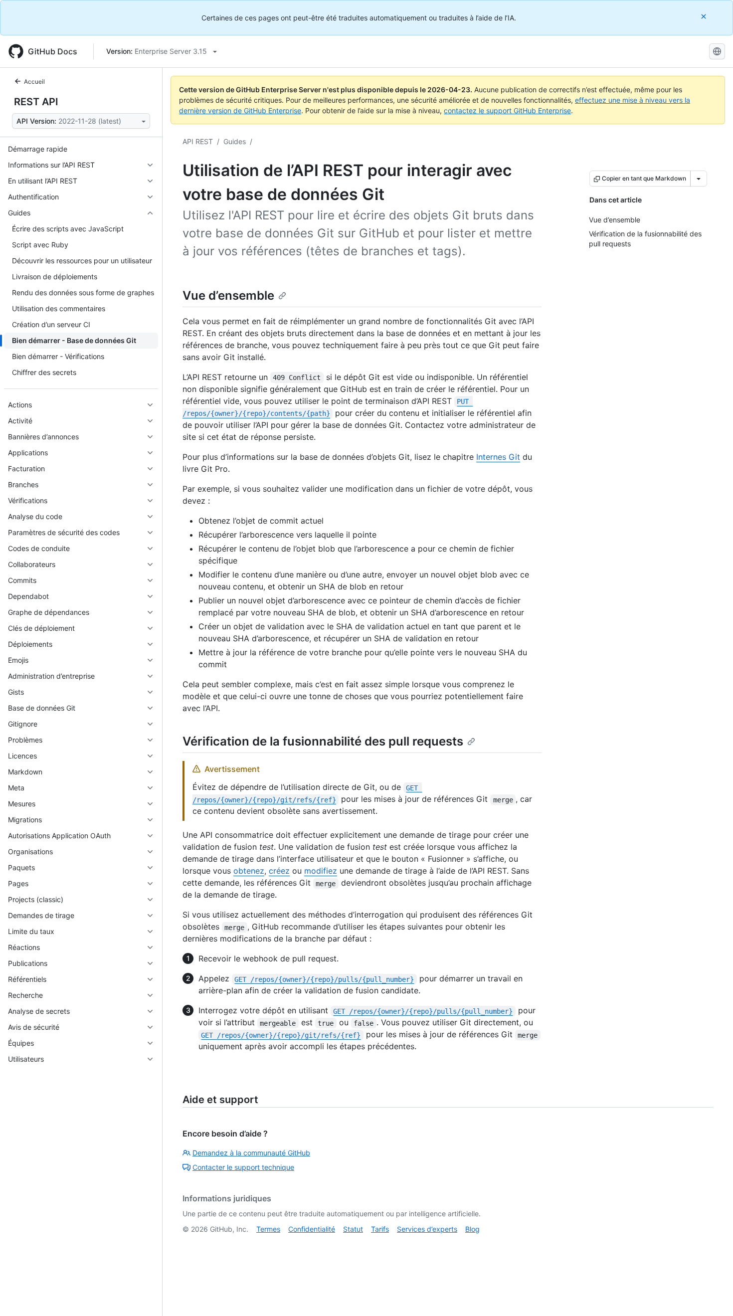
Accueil (34, 81)
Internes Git (498, 457)
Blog (472, 1229)
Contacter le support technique (243, 1167)
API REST (198, 141)
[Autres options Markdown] (698, 179)
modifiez (320, 871)
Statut (353, 1229)
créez (279, 871)
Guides (234, 141)
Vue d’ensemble (228, 295)
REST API (36, 102)
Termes (268, 1229)
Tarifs (380, 1229)
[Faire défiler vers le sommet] (711, 1294)
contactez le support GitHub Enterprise (507, 110)
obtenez (248, 871)
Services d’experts (427, 1229)
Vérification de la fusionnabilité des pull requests (323, 741)
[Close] (705, 16)
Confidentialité (311, 1229)
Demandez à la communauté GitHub (251, 1152)
